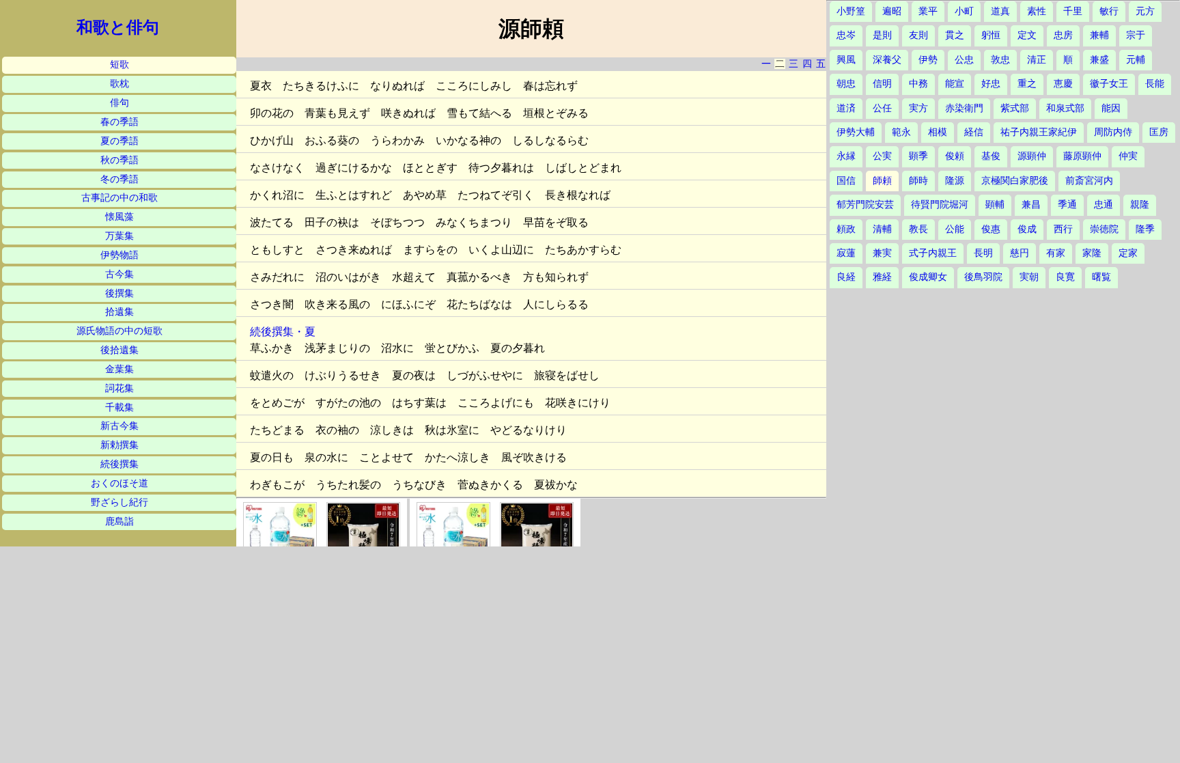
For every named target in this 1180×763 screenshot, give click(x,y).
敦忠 (1000, 60)
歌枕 (119, 84)
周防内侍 (1113, 132)
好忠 (990, 84)
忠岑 (846, 35)
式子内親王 (933, 253)
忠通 (1103, 204)
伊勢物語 (119, 255)
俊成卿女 (928, 277)
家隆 (1091, 253)
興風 (846, 60)
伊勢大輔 (856, 132)
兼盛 (1099, 60)
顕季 (918, 156)
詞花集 (119, 388)
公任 (882, 108)
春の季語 (119, 122)
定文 (1027, 35)
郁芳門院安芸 (865, 204)
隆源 (954, 181)
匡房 (1158, 132)
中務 (918, 84)
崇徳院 (1104, 229)
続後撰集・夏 (282, 331)
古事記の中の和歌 (119, 198)
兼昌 (1031, 204)
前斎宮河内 (1089, 181)
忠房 (1063, 35)
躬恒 (990, 35)
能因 (1111, 108)
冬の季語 (119, 179)
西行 (1063, 229)
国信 (846, 181)
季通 (1067, 204)
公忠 (964, 60)
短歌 (119, 64)
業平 (928, 11)
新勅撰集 (119, 445)
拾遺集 (119, 312)
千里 (1072, 11)
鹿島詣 (119, 521)
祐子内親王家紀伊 (1038, 132)
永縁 (846, 156)
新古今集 (119, 426)
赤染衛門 (964, 108)
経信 (973, 132)
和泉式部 (1065, 108)
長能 (1154, 84)
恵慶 (1063, 84)
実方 (918, 108)
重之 (1027, 84)
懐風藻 (119, 217)
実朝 (1029, 277)
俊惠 (990, 229)
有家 (1055, 253)
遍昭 (891, 11)
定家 (1128, 253)
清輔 (882, 229)
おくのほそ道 (119, 483)
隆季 (1145, 229)
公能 (954, 229)
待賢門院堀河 (939, 204)
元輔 (1135, 60)
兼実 (882, 253)
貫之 (954, 35)
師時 (918, 181)
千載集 (119, 407)
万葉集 (119, 236)
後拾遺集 (119, 350)
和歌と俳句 (117, 27)
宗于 (1135, 35)
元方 (1145, 11)
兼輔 (1099, 35)
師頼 (882, 181)
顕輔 (995, 204)
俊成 (1027, 229)
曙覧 (1101, 277)
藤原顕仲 (1082, 156)
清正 (1036, 60)
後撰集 (119, 293)
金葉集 (119, 369)
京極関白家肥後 (1014, 181)
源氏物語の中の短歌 (119, 331)
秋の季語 (119, 160)
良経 (846, 277)
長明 (983, 253)
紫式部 (1014, 108)
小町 (964, 11)
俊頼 (954, 156)
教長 (918, 229)
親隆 (1139, 204)
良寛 (1065, 277)
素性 (1036, 11)
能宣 (954, 84)
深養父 (887, 60)
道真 (1000, 11)
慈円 (1019, 253)
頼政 (846, 229)
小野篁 (851, 11)
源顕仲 (1031, 156)
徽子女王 (1109, 84)
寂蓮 (846, 253)
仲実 (1128, 156)
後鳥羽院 (983, 277)
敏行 (1109, 11)
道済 (846, 108)
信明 (882, 84)
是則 (882, 35)
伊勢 (928, 60)
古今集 (119, 274)
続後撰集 (119, 464)
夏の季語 (119, 141)
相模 (937, 132)
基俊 (990, 156)
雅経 (882, 277)
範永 (901, 132)
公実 (882, 156)
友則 (918, 35)
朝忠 (846, 84)
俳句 (119, 103)
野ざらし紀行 (119, 502)
